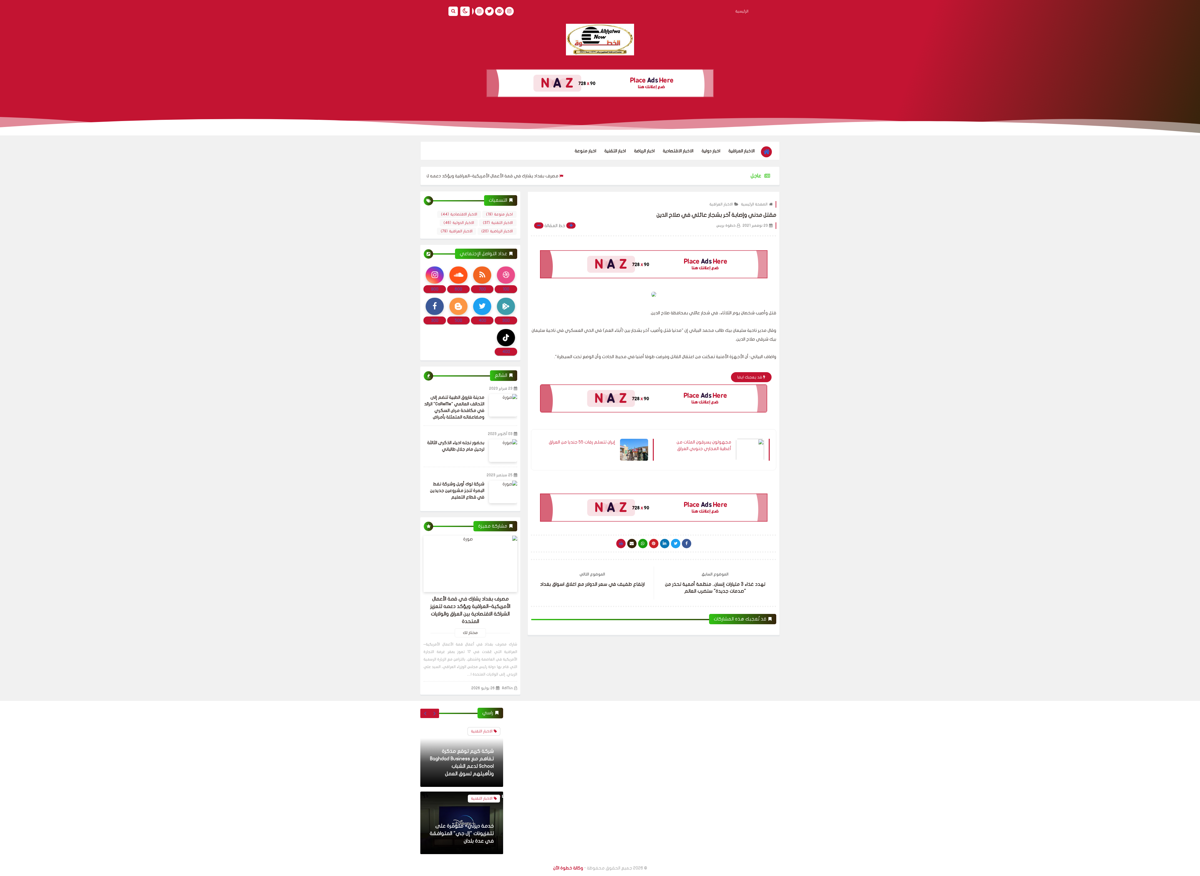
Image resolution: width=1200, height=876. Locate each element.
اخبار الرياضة (644, 151)
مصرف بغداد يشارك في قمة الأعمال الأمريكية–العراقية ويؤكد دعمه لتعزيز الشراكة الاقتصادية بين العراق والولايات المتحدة (496, 176)
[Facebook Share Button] (686, 543)
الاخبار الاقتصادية (678, 151)
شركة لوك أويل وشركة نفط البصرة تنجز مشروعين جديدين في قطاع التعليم (457, 490)
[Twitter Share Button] (675, 543)
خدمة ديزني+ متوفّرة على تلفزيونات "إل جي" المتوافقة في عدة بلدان (462, 833)
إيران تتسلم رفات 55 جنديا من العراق (582, 442)
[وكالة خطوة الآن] (600, 39)
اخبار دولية (711, 151)
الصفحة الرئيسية (754, 204)
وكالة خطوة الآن (568, 868)
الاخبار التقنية (498, 223)
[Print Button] (621, 543)
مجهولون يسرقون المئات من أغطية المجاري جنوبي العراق (704, 445)
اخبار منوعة (585, 151)
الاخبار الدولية (458, 223)
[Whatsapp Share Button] (643, 543)
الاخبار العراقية (741, 151)
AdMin (507, 688)
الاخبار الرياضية (497, 231)
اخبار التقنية (615, 151)
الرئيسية (741, 11)
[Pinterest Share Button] (664, 543)
